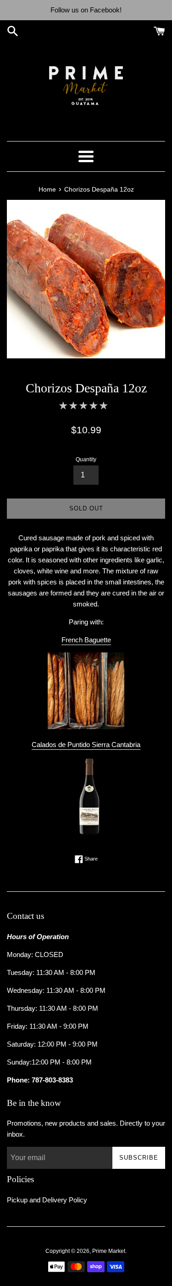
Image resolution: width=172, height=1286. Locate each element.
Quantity (86, 459)
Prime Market (108, 1251)
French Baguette (86, 640)
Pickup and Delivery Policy (47, 1200)
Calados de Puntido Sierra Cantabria (86, 744)
